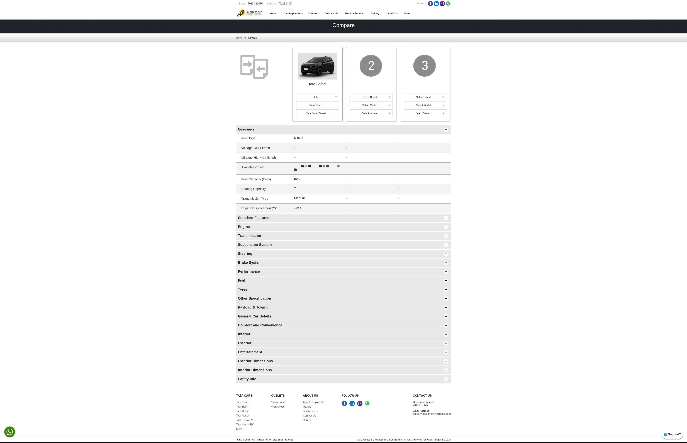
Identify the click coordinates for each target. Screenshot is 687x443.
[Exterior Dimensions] (442, 361)
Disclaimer (278, 440)
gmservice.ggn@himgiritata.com (432, 413)
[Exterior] (442, 343)
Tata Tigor (241, 406)
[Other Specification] (442, 298)
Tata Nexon (242, 415)
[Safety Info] (442, 378)
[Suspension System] (442, 244)
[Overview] (442, 129)
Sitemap (289, 440)
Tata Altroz (242, 411)
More (407, 13)
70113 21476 (251, 3)
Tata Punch (242, 402)
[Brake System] (442, 262)
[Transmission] (442, 235)
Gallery (375, 13)
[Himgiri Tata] (249, 13)
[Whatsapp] (448, 3)
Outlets (312, 13)
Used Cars (392, 13)
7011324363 (280, 3)
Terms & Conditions (245, 440)
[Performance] (442, 271)
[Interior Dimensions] (442, 369)
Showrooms (278, 402)
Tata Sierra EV (244, 420)
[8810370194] (367, 403)
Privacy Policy (264, 440)
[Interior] (442, 334)
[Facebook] (430, 3)
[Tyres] (442, 289)
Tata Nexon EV (245, 424)
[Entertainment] (442, 352)
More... (240, 428)
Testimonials (310, 411)
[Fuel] (442, 280)
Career (307, 420)
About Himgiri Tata (313, 402)
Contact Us (331, 13)
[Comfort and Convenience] (442, 325)
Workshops (278, 406)
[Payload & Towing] (442, 307)
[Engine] (442, 226)
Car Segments (292, 13)
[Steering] (442, 253)
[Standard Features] (442, 217)
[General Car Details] (442, 316)
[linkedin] (436, 3)
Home (272, 13)
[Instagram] (442, 3)
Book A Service (354, 13)
